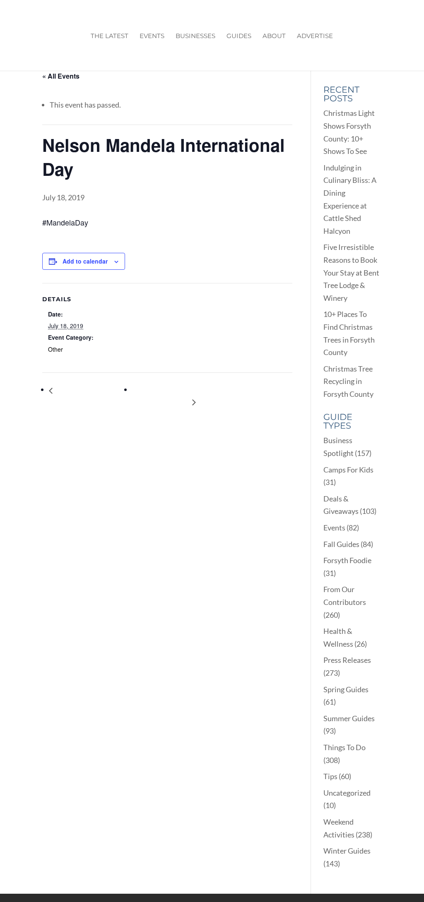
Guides (238, 36)
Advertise (315, 36)
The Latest (109, 36)
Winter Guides (347, 850)
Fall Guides (341, 544)
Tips (330, 776)
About (274, 36)
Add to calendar (85, 261)
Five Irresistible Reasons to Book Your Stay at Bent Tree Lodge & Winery (351, 272)
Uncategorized (347, 792)
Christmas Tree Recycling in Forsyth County (348, 381)
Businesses (195, 36)
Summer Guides (349, 718)
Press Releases (347, 660)
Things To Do (344, 747)
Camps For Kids (348, 469)
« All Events (61, 76)
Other (55, 349)
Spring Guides (346, 689)
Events (152, 36)
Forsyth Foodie (347, 560)
